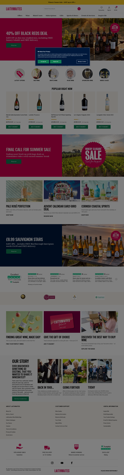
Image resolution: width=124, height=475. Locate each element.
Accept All (43, 61)
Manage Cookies (82, 61)
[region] (62, 56)
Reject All (55, 61)
